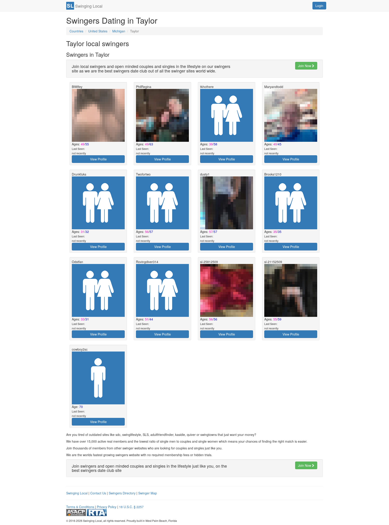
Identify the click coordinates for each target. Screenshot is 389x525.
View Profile (98, 159)
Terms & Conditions (80, 507)
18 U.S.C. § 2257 (131, 507)
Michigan (118, 31)
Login (319, 5)
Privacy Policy (106, 507)
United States (97, 31)
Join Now (305, 65)
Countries (76, 31)
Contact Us (98, 493)
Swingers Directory (122, 493)
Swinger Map (147, 493)
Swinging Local (77, 493)
